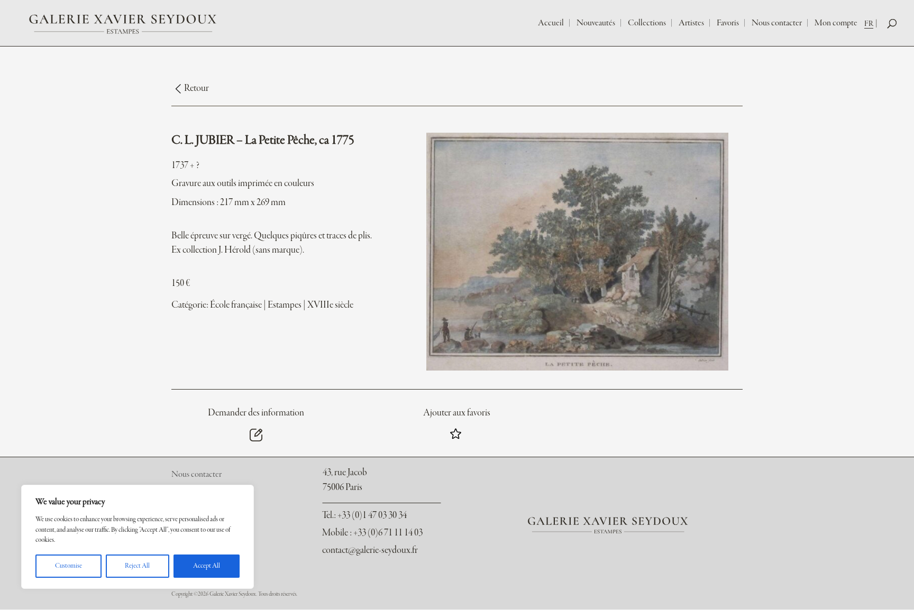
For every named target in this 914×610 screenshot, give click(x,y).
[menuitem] (872, 23)
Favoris (728, 23)
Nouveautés (596, 23)
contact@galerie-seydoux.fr (370, 550)
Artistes (691, 23)
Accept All (206, 566)
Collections (647, 23)
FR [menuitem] (868, 24)
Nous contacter (777, 23)
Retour (196, 88)
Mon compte (836, 23)
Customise (68, 566)
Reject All (137, 566)
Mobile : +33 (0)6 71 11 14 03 (372, 533)
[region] (137, 537)
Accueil (551, 23)
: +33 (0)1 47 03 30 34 (364, 515)
